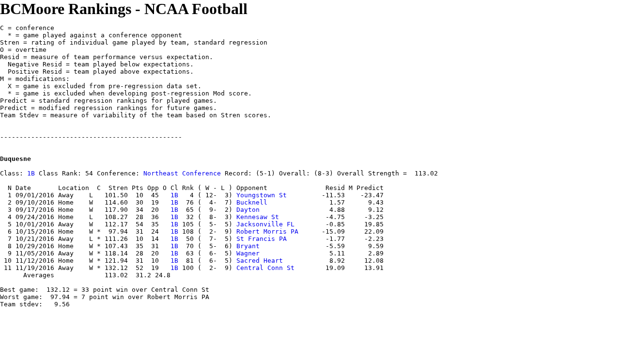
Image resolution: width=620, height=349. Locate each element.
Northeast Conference (182, 173)
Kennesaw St (257, 217)
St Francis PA (261, 238)
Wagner (248, 253)
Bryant (248, 246)
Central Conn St (265, 267)
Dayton (248, 209)
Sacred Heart (259, 260)
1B (31, 173)
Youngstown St (261, 195)
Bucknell (251, 202)
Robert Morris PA (267, 231)
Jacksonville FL (265, 224)
